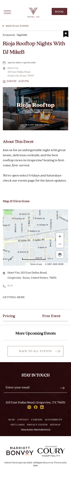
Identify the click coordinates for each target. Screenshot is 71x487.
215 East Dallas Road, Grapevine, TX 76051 (35, 402)
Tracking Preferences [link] (10, 3)
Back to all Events (17, 26)
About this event (18, 142)
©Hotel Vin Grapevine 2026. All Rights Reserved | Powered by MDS (35, 464)
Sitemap (55, 425)
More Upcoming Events (36, 333)
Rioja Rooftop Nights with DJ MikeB (34, 48)
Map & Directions (16, 201)
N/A (10, 285)
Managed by (51, 447)
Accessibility (53, 420)
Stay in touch (36, 375)
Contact (23, 420)
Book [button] (61, 12)
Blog (12, 420)
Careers (36, 420)
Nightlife (15, 35)
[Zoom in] (60, 236)
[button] (21, 72)
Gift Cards (18, 425)
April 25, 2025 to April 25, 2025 (22, 63)
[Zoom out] (60, 244)
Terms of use (36, 264)
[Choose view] (60, 254)
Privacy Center (37, 425)
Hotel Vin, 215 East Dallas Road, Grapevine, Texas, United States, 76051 (32, 275)
